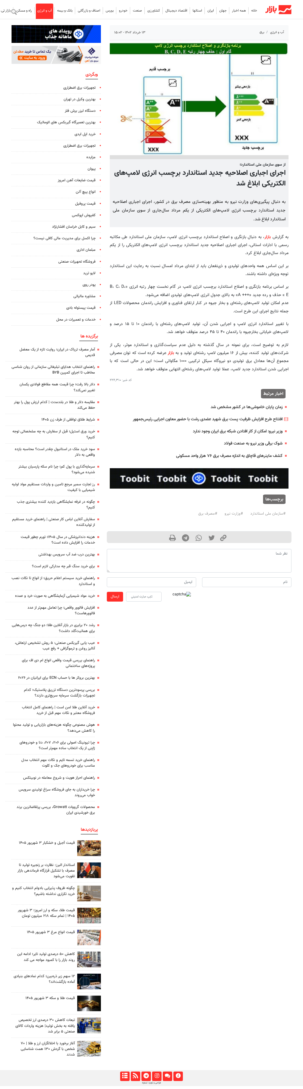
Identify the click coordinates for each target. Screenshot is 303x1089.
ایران (210, 10)
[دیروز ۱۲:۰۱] (89, 959)
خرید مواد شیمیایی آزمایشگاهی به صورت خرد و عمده (55, 596)
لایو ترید (89, 273)
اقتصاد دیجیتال (176, 10)
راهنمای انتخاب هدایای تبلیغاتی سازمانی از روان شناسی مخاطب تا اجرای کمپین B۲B (53, 370)
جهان (223, 10)
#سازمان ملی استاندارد (268, 514)
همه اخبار (239, 10)
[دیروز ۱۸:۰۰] (89, 1025)
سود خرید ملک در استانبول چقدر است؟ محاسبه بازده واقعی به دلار (55, 452)
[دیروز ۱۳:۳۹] (89, 1048)
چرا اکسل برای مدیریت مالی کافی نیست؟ (64, 238)
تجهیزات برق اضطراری (79, 88)
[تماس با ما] (167, 1076)
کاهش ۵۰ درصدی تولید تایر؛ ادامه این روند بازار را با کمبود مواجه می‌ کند (46, 957)
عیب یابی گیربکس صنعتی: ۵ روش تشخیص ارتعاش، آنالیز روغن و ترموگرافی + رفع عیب (55, 646)
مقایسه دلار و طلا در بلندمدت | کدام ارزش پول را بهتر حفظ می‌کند (54, 405)
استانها (197, 10)
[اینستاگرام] (156, 1076)
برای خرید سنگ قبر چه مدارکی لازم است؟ (63, 566)
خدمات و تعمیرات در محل (76, 320)
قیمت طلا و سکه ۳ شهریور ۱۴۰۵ (50, 998)
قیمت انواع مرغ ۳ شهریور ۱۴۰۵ (51, 932)
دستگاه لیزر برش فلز (80, 111)
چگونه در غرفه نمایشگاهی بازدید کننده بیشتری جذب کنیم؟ (56, 504)
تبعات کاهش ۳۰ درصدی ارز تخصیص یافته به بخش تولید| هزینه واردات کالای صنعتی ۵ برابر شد (45, 1025)
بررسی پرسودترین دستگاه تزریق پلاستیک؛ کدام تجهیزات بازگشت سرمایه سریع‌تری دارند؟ (59, 693)
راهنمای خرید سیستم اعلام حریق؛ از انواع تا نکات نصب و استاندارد (53, 581)
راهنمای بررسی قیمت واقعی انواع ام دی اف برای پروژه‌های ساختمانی (58, 663)
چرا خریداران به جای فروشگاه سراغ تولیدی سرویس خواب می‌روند (57, 792)
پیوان (92, 169)
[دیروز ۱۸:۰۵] (89, 870)
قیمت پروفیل (85, 204)
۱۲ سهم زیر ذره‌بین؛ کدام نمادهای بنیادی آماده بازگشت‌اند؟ (44, 979)
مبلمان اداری (86, 250)
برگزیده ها (89, 336)
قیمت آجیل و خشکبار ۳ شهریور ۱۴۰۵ (47, 843)
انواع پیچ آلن (86, 192)
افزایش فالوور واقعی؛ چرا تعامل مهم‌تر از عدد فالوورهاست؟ (61, 610)
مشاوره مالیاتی (84, 296)
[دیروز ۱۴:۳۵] (89, 915)
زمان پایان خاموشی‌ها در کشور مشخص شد (247, 407)
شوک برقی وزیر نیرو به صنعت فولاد (253, 443)
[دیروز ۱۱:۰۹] (89, 848)
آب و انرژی (44, 10)
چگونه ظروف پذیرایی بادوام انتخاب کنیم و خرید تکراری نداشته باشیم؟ (43, 891)
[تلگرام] (146, 1076)
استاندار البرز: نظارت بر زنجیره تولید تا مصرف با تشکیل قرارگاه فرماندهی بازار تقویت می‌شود (46, 870)
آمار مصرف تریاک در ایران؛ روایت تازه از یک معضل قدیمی (57, 352)
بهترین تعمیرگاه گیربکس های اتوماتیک (66, 122)
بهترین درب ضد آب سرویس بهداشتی (66, 555)
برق (262, 32)
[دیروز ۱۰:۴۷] (89, 937)
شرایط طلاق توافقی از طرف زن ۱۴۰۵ (68, 420)
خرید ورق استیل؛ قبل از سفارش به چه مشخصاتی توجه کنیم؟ (53, 434)
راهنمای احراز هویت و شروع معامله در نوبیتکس (59, 778)
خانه (254, 10)
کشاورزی (153, 10)
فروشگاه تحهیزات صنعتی (77, 262)
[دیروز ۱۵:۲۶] (89, 981)
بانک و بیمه (64, 10)
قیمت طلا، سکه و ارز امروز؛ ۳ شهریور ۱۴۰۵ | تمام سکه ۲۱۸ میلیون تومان (46, 913)
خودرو (123, 10)
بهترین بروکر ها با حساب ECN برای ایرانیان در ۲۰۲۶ (56, 678)
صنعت (137, 10)
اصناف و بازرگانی (89, 10)
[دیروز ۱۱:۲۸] (89, 1003)
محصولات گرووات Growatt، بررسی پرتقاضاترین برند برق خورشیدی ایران (56, 810)
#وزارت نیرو (234, 514)
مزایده (91, 157)
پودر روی (89, 285)
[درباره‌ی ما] (178, 1076)
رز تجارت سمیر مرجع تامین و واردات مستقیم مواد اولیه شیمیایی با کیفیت (53, 487)
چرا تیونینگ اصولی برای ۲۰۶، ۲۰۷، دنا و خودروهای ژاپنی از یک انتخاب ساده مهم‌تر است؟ (57, 745)
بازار (268, 237)
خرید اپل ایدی (85, 134)
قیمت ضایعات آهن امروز (77, 180)
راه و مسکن (24, 10)
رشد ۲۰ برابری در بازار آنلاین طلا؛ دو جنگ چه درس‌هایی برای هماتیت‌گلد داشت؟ (53, 628)
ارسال (115, 597)
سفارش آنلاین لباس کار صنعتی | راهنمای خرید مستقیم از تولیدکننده (53, 522)
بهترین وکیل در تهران (80, 99)
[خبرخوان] (135, 1076)
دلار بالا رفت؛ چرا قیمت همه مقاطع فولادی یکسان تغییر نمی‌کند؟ (57, 387)
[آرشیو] (124, 1076)
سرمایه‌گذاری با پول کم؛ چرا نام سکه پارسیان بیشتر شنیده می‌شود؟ (56, 469)
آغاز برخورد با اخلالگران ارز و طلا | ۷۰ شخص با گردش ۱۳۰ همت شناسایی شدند (48, 1049)
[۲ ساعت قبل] (89, 893)
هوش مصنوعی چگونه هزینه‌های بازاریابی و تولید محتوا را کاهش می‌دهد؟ (54, 727)
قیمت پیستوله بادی (81, 308)
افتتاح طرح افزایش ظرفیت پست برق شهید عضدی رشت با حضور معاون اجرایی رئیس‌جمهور (208, 419)
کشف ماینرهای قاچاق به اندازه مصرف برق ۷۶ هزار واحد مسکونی (229, 456)
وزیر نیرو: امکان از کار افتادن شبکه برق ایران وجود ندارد (238, 431)
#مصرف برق (207, 514)
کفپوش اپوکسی (84, 215)
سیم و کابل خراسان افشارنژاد (74, 227)
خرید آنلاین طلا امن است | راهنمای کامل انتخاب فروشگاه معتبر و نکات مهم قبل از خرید (58, 710)
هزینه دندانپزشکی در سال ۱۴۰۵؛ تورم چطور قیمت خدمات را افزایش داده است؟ (58, 540)
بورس (110, 10)
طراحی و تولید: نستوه (151, 1083)
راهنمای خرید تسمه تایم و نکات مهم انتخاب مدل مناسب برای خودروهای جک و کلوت (58, 763)
